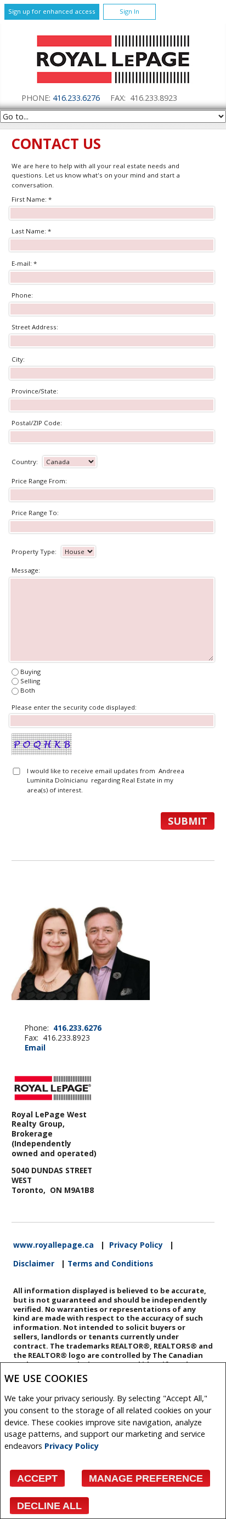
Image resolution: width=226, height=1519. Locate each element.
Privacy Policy (71, 1446)
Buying (30, 671)
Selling (30, 681)
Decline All (49, 1505)
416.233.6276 (76, 98)
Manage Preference (146, 1478)
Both (27, 690)
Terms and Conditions (110, 1264)
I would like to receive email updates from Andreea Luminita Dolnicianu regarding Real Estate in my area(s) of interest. (105, 780)
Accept (37, 1478)
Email (35, 1047)
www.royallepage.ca (53, 1245)
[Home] (113, 86)
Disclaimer (33, 1264)
